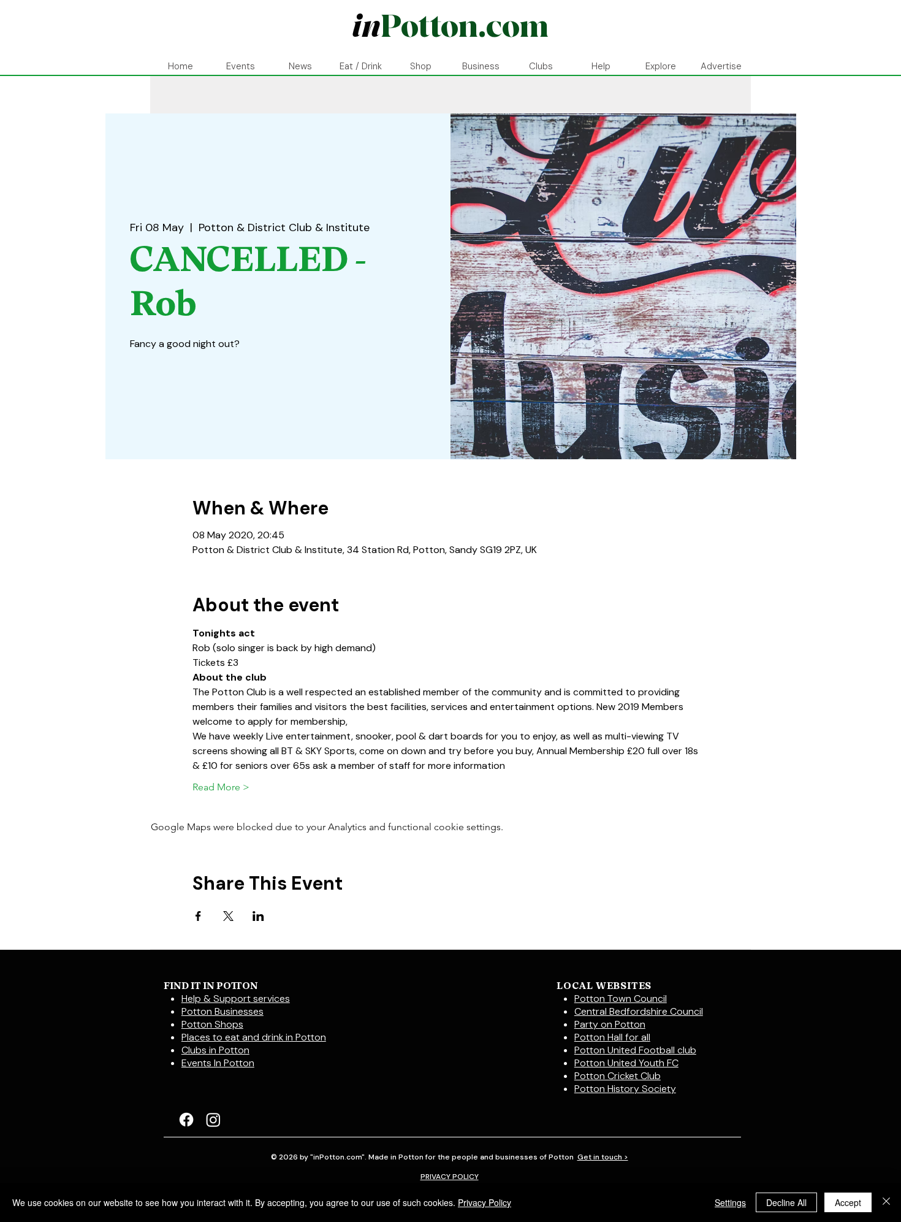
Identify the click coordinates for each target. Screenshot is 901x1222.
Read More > (220, 787)
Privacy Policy (484, 1202)
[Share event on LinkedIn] (258, 916)
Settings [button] (730, 1202)
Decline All (786, 1202)
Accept (848, 1202)
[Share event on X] (228, 916)
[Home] (450, 27)
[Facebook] (186, 1119)
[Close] (886, 1202)
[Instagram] (213, 1119)
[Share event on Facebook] (198, 916)
